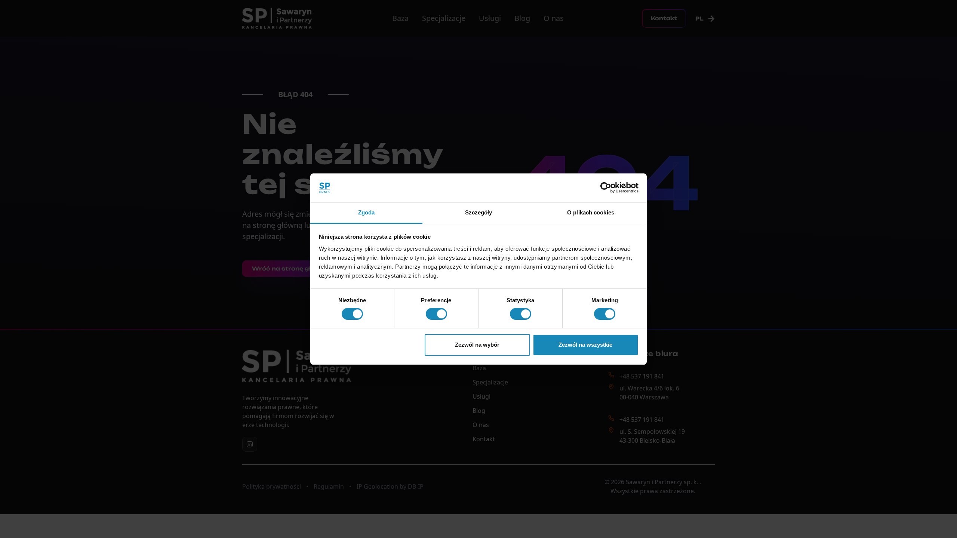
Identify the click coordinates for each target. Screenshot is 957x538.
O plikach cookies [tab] (590, 212)
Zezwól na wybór (477, 344)
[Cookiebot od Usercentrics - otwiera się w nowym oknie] (605, 188)
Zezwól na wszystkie (585, 344)
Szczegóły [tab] (478, 212)
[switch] (436, 314)
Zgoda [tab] (366, 212)
